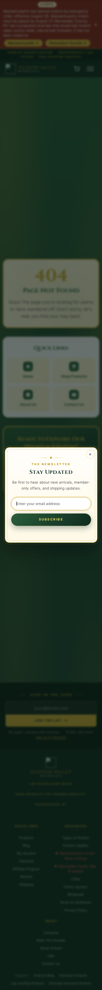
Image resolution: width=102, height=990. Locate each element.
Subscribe (51, 519)
